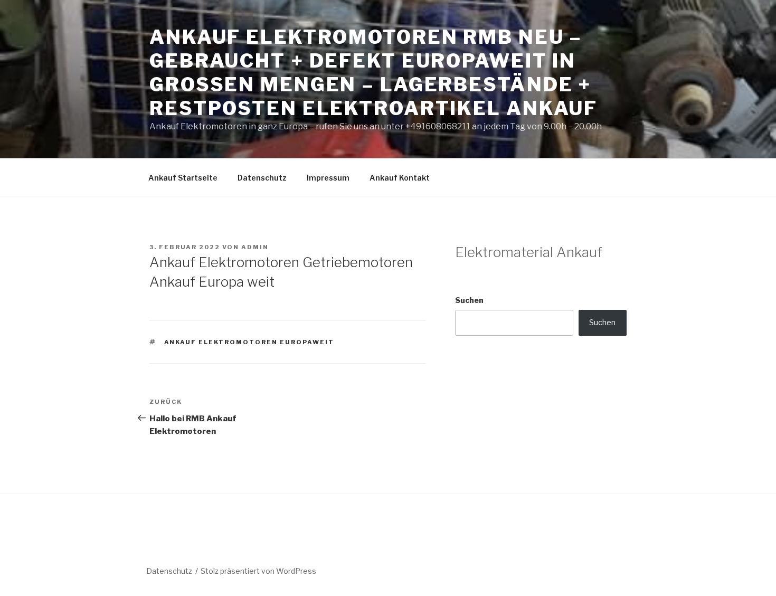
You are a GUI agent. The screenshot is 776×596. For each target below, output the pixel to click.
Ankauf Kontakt (400, 177)
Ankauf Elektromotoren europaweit (249, 342)
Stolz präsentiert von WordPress (258, 570)
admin (255, 247)
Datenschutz (262, 177)
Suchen (469, 300)
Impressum (328, 177)
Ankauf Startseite (182, 177)
